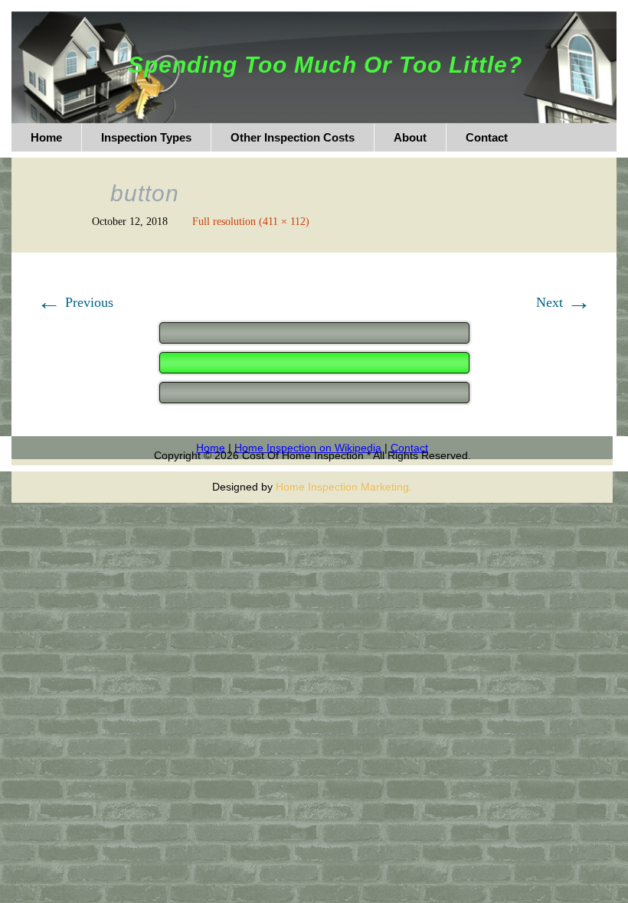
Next (563, 302)
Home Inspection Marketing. (344, 487)
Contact (409, 448)
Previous (75, 302)
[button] (314, 361)
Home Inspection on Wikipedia (307, 448)
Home (210, 448)
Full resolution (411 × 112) (250, 221)
